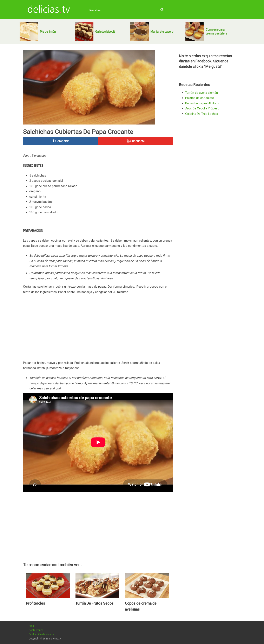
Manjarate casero (162, 31)
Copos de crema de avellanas (141, 606)
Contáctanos (36, 630)
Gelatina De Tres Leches (201, 114)
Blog (31, 626)
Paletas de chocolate (199, 98)
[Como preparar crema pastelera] (194, 31)
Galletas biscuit (105, 31)
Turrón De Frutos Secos (94, 603)
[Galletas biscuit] (84, 31)
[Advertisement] (138, 181)
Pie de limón (48, 31)
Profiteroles (35, 603)
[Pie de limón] (29, 31)
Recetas (95, 10)
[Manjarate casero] (139, 31)
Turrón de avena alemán (201, 93)
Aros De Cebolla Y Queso (202, 108)
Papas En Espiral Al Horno (202, 103)
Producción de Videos (41, 634)
